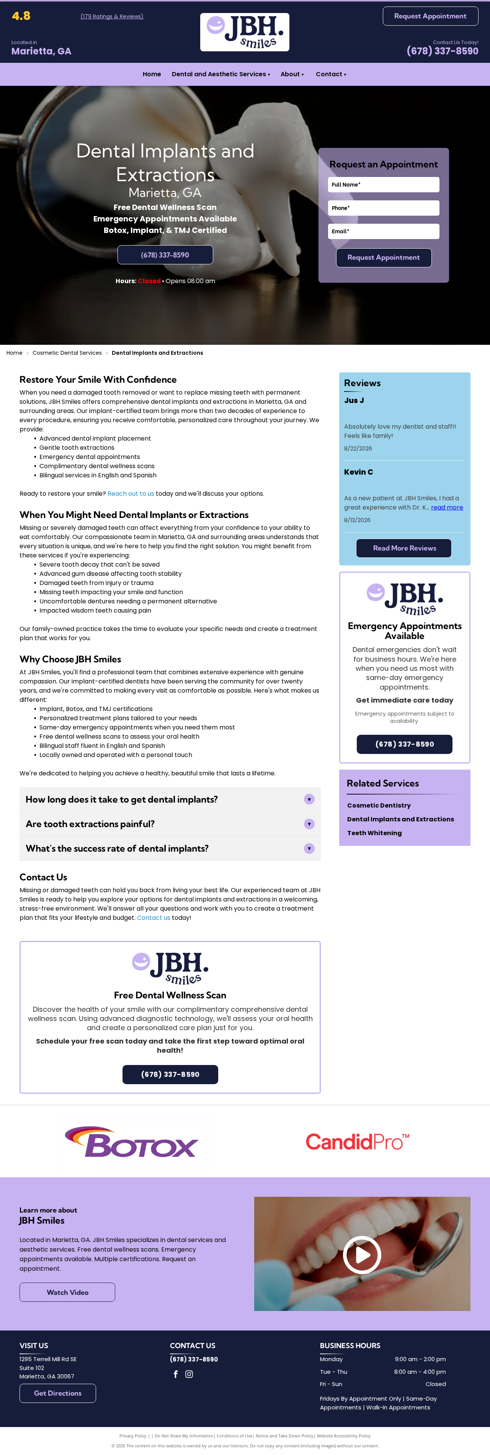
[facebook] (175, 1375)
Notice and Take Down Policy (285, 1436)
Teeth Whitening (374, 833)
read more (447, 507)
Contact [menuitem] (329, 74)
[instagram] (189, 1375)
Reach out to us (131, 493)
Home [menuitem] (152, 74)
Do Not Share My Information (184, 1436)
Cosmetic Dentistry (379, 805)
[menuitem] (302, 74)
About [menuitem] (290, 74)
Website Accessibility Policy (344, 1436)
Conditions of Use (234, 1436)
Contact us (153, 917)
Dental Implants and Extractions (400, 819)
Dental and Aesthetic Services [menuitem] (221, 74)
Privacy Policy (133, 1436)
